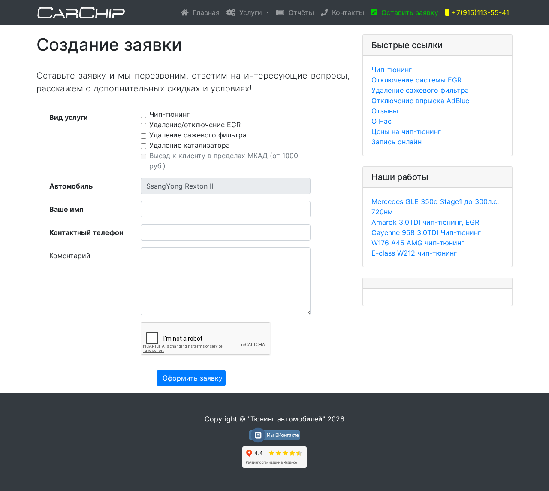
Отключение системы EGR (416, 80)
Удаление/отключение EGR (195, 124)
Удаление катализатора (189, 145)
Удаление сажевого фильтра (198, 135)
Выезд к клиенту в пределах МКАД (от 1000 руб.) (223, 160)
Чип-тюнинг (169, 114)
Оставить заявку (407, 12)
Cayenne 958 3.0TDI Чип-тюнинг (426, 232)
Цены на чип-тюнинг (406, 131)
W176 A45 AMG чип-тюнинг (417, 242)
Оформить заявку (193, 378)
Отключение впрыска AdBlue (420, 100)
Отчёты (299, 12)
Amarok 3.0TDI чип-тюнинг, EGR (425, 222)
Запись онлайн (396, 141)
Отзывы (384, 111)
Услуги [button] (249, 12)
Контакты (346, 12)
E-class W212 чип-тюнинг (414, 253)
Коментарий (69, 255)
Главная (205, 12)
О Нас (381, 121)
